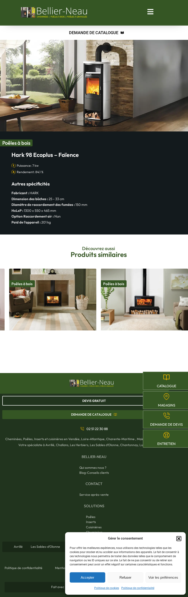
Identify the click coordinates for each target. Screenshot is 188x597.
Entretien (166, 444)
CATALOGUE (166, 386)
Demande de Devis (166, 424)
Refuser (125, 577)
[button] (179, 538)
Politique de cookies (106, 588)
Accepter (87, 577)
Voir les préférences (163, 577)
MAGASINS (166, 405)
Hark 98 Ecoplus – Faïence (45, 154)
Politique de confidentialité (137, 588)
